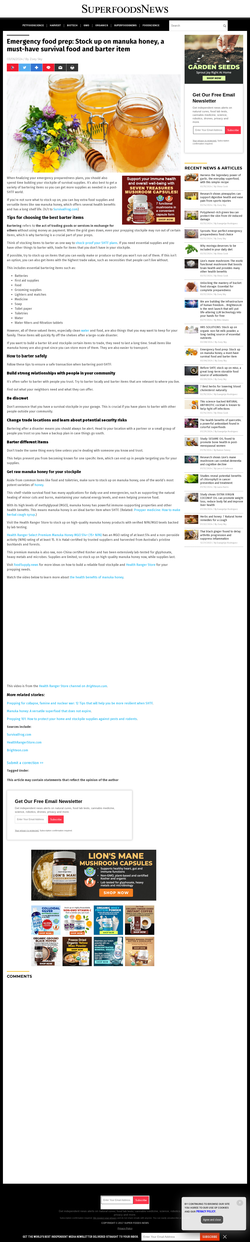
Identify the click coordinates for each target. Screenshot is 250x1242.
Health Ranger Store (140, 565)
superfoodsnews (125, 25)
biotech (72, 25)
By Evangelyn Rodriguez (226, 223)
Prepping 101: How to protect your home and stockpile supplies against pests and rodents (72, 719)
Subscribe (209, 1237)
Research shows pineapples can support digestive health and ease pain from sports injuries (221, 197)
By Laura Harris (221, 487)
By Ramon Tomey (222, 450)
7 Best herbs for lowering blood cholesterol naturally (220, 388)
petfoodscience (33, 25)
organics (101, 25)
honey (38, 485)
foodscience (151, 25)
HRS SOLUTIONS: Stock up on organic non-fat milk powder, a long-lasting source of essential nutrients (220, 333)
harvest (55, 25)
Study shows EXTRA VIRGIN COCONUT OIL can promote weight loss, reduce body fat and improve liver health (221, 500)
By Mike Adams (221, 320)
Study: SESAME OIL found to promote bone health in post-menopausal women (219, 442)
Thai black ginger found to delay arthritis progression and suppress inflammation (220, 535)
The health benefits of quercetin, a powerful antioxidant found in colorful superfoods (220, 423)
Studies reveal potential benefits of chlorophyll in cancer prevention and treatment (220, 479)
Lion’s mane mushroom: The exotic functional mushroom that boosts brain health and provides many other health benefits (221, 266)
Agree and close (212, 1219)
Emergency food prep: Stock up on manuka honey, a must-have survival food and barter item (220, 353)
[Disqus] (94, 1031)
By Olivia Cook (221, 186)
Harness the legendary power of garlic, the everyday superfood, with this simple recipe (220, 179)
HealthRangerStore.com (24, 742)
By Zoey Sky (220, 205)
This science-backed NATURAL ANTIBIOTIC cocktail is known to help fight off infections (220, 405)
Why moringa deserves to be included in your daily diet (218, 247)
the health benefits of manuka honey (96, 577)
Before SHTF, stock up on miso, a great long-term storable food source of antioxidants (220, 371)
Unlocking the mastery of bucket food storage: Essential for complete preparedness (220, 286)
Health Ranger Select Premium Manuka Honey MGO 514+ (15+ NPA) (54, 535)
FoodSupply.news (26, 565)
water (85, 330)
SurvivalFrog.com (65, 209)
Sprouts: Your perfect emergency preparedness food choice (221, 232)
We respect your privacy (105, 1218)
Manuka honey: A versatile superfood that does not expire (49, 711)
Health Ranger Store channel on (73, 686)
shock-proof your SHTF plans (96, 243)
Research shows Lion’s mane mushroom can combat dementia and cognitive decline (220, 461)
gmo (86, 25)
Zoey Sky (36, 59)
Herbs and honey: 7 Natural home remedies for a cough (221, 518)
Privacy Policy (125, 1228)
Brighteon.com (17, 750)
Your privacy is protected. (27, 830)
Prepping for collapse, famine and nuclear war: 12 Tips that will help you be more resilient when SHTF (80, 703)
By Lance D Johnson (223, 468)
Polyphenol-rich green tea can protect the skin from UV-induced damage (221, 216)
